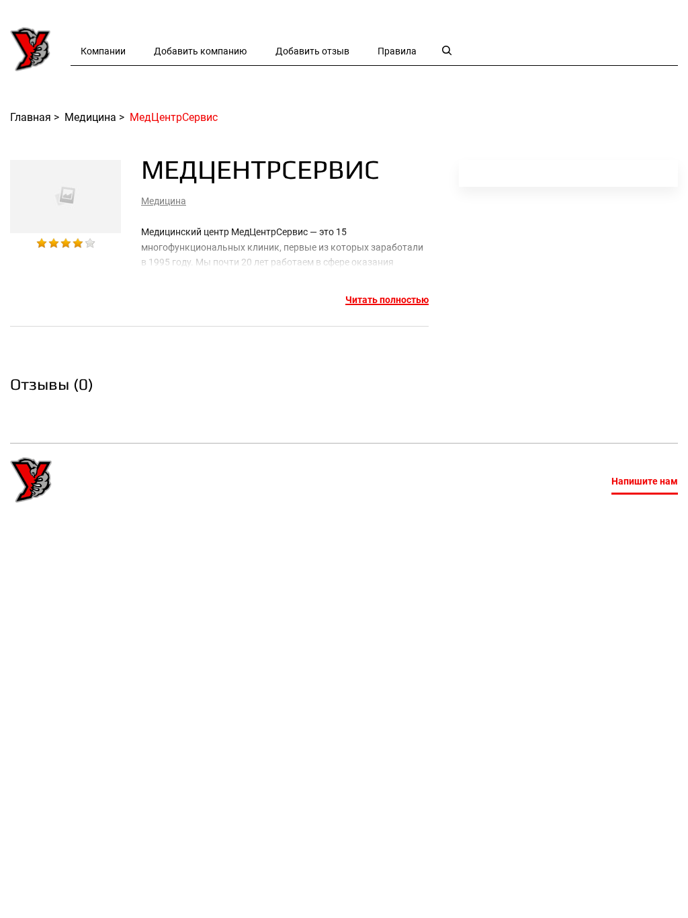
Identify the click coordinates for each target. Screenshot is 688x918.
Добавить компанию (200, 51)
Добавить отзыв (312, 51)
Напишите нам (644, 481)
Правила (397, 51)
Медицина (163, 201)
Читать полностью (387, 299)
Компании (103, 51)
